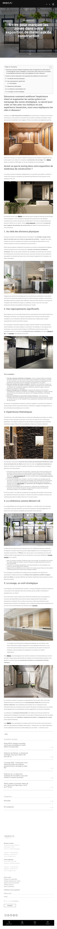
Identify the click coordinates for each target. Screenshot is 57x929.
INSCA (49, 160)
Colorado (11, 333)
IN (18, 216)
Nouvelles (7, 801)
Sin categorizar (9, 807)
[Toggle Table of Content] (50, 67)
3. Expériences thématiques (13, 86)
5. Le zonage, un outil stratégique (15, 91)
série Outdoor (20, 483)
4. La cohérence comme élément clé (15, 89)
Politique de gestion (9, 884)
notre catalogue (30, 223)
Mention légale (7, 877)
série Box (34, 605)
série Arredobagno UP (19, 476)
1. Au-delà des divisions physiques (15, 78)
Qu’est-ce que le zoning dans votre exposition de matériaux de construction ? (27, 76)
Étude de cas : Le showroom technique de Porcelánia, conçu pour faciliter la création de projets (16, 775)
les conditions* (15, 901)
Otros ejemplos (13, 83)
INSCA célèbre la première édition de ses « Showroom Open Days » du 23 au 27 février (16, 785)
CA (21, 216)
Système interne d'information (11, 883)
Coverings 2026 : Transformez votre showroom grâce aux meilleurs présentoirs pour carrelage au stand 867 (16, 765)
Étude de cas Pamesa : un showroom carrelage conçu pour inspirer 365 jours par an (16, 754)
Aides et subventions (9, 886)
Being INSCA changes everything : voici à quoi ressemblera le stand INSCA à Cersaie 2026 (15, 745)
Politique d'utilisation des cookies (12, 881)
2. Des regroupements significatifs (15, 81)
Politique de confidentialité (10, 879)
